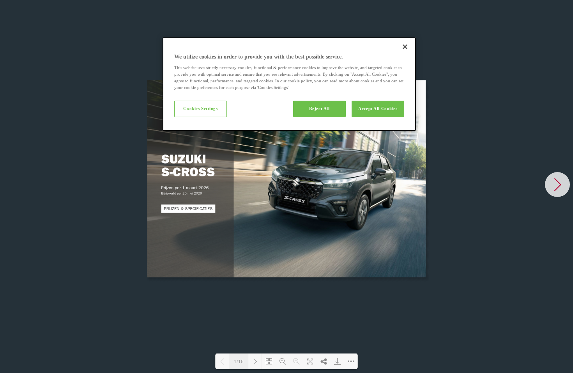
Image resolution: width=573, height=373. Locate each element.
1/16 (239, 361)
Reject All (319, 108)
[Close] (405, 46)
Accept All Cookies (377, 108)
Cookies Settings (200, 108)
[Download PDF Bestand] (337, 361)
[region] (289, 84)
